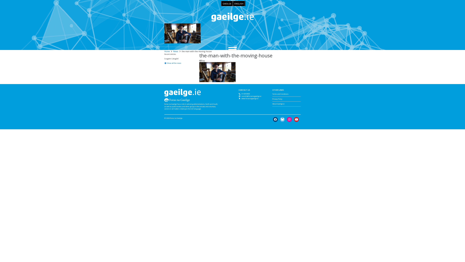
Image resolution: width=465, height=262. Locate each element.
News (175, 51)
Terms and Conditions (280, 94)
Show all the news (174, 63)
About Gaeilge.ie (278, 104)
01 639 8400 (245, 94)
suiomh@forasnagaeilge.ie (251, 96)
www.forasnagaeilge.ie (249, 98)
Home (167, 51)
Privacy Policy (277, 99)
